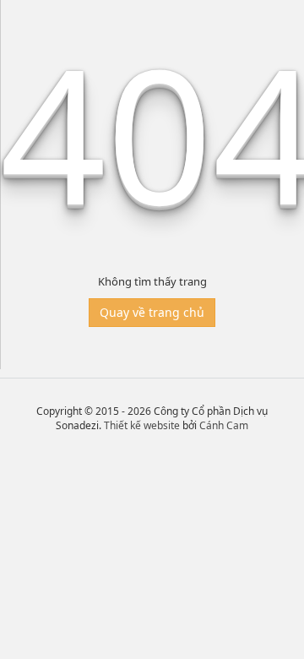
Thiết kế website (142, 425)
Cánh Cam (223, 425)
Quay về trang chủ (152, 312)
